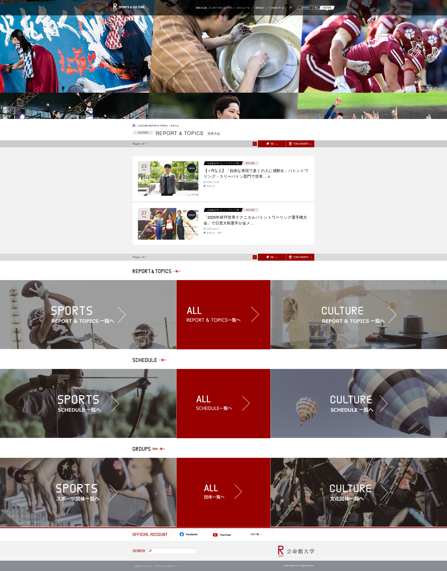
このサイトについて (143, 565)
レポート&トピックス (221, 7)
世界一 (220, 232)
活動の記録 (201, 7)
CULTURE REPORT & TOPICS (152, 125)
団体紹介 (260, 7)
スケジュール (243, 7)
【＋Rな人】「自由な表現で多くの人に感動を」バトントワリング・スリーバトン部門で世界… (256, 173)
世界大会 (211, 185)
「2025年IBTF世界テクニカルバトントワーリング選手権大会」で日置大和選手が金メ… (255, 219)
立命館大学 (275, 7)
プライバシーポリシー (165, 565)
